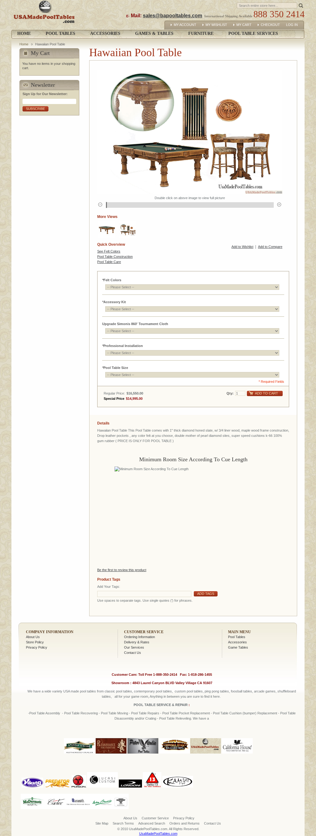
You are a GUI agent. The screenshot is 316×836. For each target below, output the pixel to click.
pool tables (88, 691)
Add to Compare (270, 247)
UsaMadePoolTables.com (158, 833)
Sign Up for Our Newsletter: (45, 94)
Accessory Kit (114, 302)
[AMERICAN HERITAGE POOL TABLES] (79, 754)
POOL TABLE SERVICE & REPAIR (161, 705)
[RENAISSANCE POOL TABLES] (111, 754)
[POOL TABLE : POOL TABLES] (106, 229)
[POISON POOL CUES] (79, 771)
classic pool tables (118, 691)
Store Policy (35, 642)
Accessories (237, 642)
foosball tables (241, 691)
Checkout (270, 25)
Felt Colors (111, 280)
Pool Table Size (115, 368)
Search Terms (123, 823)
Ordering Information (139, 637)
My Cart (244, 25)
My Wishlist (216, 25)
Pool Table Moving (114, 713)
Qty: (230, 393)
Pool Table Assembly (44, 713)
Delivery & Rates (136, 642)
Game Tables (238, 647)
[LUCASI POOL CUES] (102, 771)
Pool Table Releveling (175, 718)
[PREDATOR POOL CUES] (57, 771)
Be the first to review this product (121, 570)
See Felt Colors (108, 251)
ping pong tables (217, 691)
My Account (185, 25)
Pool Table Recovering (81, 713)
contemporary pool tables (153, 691)
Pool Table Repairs (144, 713)
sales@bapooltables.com (172, 15)
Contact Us (132, 652)
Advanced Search (151, 823)
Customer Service (144, 632)
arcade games (265, 691)
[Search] (301, 5)
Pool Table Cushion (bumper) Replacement (245, 713)
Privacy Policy (36, 647)
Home (24, 33)
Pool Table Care (109, 262)
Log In (292, 25)
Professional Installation (122, 346)
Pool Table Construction (115, 256)
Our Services (134, 647)
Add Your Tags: (108, 586)
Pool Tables (236, 637)
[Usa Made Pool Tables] (45, 15)
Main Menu (239, 632)
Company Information (49, 632)
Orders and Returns (184, 823)
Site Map (101, 823)
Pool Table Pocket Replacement (186, 713)
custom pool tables (189, 691)
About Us (33, 637)
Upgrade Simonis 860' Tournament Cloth (135, 324)
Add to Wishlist (242, 247)
